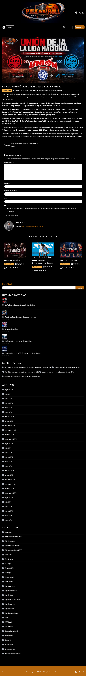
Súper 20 (8, 640)
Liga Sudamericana (11, 613)
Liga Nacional (7, 90)
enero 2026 (9, 421)
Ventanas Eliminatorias (13, 653)
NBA (6, 617)
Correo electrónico (11, 191)
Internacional (9, 577)
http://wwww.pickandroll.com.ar (32, 226)
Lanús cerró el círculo (13, 260)
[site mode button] (4, 27)
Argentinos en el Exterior (13, 536)
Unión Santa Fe (57, 90)
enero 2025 (9, 475)
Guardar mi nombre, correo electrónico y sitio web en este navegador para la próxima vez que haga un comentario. (41, 210)
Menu (10, 27)
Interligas (8, 572)
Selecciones (9, 635)
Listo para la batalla (68, 260)
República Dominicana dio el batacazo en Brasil (20, 317)
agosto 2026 (9, 390)
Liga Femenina (10, 604)
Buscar (7, 284)
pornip (44, 372)
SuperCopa (9, 644)
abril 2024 (8, 515)
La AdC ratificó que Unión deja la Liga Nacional (20, 305)
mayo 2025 (9, 457)
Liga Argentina (10, 586)
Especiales (8, 554)
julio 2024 (8, 502)
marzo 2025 (9, 466)
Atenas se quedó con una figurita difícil (26, 372)
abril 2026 (8, 408)
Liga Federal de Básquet (13, 599)
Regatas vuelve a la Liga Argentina (40, 367)
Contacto (5, 672)
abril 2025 (8, 461)
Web (5, 198)
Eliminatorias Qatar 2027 (13, 550)
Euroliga (8, 563)
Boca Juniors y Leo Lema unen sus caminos (25, 376)
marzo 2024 (9, 520)
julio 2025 (8, 448)
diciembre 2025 (10, 426)
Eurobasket (9, 559)
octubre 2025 (9, 434)
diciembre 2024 (10, 479)
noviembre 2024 (10, 484)
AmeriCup (8, 532)
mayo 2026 (9, 403)
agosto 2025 (9, 443)
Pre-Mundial (9, 626)
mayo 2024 (9, 511)
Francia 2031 (9, 568)
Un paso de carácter (11, 329)
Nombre (7, 183)
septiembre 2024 (11, 493)
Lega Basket (9, 581)
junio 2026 (8, 399)
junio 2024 (8, 506)
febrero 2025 (9, 470)
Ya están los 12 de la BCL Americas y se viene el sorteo (23, 353)
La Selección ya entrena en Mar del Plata (18, 341)
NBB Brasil (8, 622)
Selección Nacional (11, 631)
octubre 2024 (9, 488)
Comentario (9, 163)
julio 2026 (8, 394)
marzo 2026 (9, 412)
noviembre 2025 (10, 430)
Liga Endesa (9, 595)
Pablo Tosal (28, 90)
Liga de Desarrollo (11, 590)
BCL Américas (10, 541)
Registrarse (79, 27)
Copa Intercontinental (12, 545)
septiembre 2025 (11, 439)
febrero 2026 (9, 417)
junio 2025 (8, 452)
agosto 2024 (9, 497)
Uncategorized (10, 649)
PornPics (8, 372)
